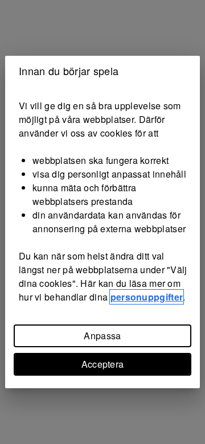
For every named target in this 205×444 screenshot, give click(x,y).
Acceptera (102, 364)
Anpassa (102, 335)
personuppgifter (146, 296)
